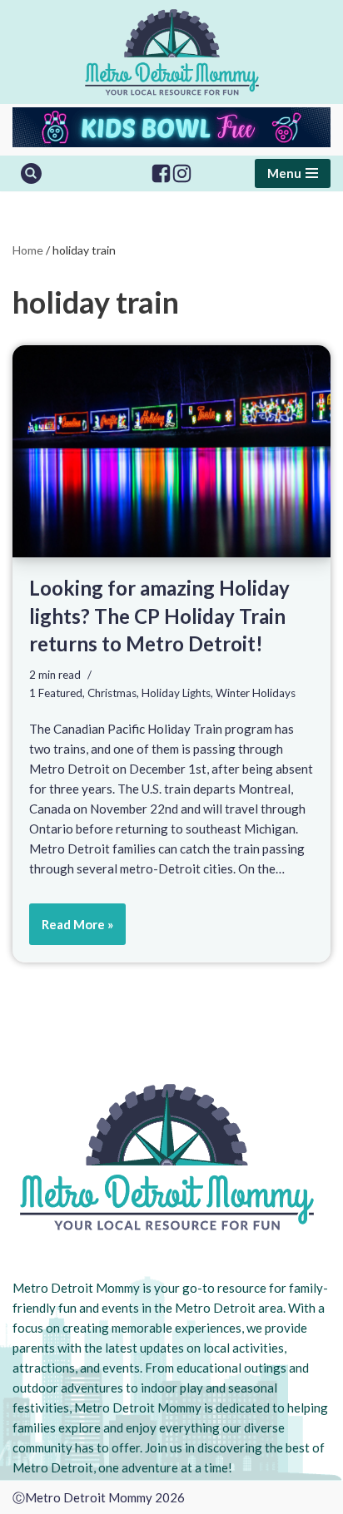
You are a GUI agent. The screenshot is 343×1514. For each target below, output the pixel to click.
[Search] (31, 173)
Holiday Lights (176, 693)
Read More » (71, 930)
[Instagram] (182, 173)
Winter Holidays (256, 693)
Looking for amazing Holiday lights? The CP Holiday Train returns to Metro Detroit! (159, 616)
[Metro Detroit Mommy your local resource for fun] (172, 52)
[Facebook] (161, 173)
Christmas (112, 693)
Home (27, 250)
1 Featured (55, 693)
